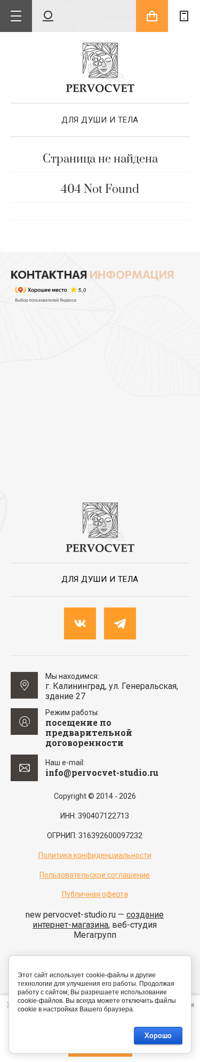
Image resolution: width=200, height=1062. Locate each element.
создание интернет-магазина (98, 920)
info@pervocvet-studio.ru (101, 772)
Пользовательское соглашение (94, 875)
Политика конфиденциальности (94, 855)
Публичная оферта (95, 894)
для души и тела (100, 120)
